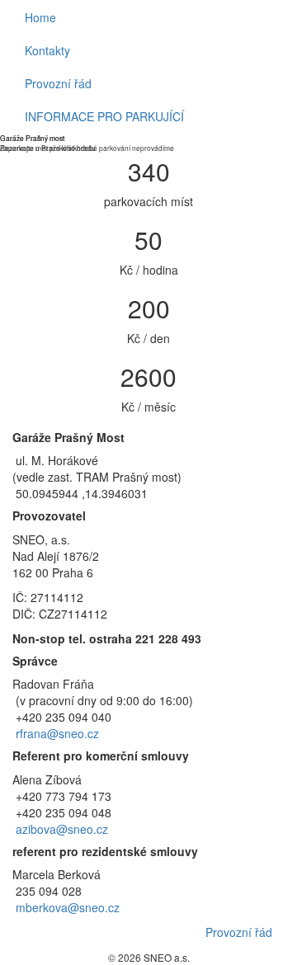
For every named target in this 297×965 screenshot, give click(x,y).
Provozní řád (58, 83)
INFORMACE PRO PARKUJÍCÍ (104, 116)
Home (40, 17)
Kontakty (47, 50)
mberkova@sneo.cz (68, 907)
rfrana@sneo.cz (57, 733)
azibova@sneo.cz (62, 829)
